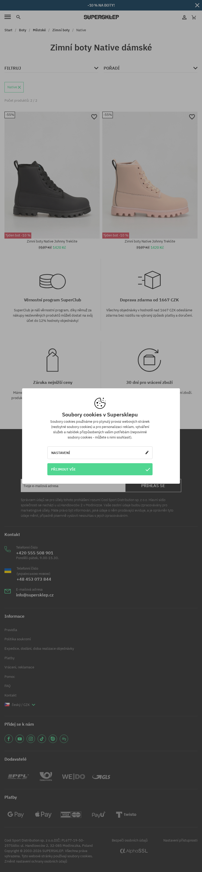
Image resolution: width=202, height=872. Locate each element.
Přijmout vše (63, 469)
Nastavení (60, 452)
